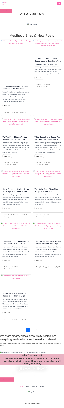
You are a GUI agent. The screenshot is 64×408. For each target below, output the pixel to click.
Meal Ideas (23, 112)
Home (21, 386)
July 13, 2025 (14, 319)
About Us (34, 386)
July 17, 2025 (46, 84)
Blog (27, 386)
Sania (7, 112)
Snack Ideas (23, 319)
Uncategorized (8, 217)
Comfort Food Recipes (42, 86)
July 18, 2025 (14, 112)
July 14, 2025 (57, 267)
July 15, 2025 (46, 162)
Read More (7, 105)
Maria (39, 84)
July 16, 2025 (14, 162)
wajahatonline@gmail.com (12, 214)
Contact (42, 386)
